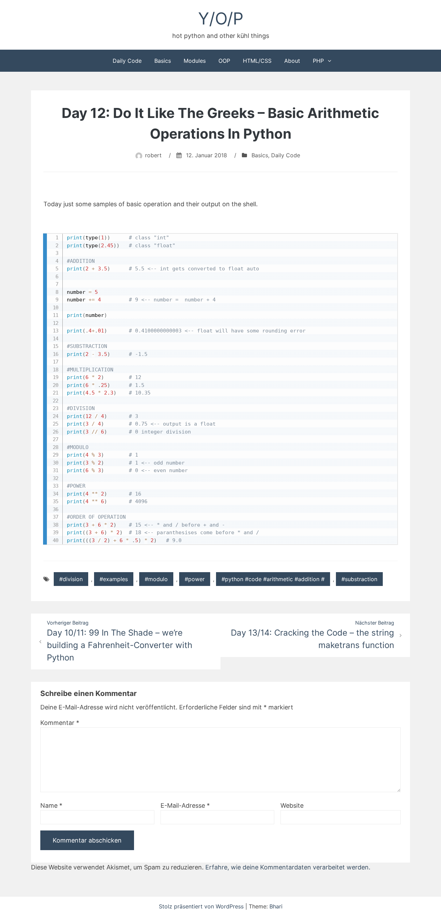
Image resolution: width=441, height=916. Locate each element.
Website (292, 805)
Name (51, 805)
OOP (224, 60)
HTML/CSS (257, 60)
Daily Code (127, 60)
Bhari (276, 906)
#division (71, 579)
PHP (318, 60)
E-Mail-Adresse (185, 805)
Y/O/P (220, 18)
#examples (114, 579)
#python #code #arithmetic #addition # (273, 579)
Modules (195, 60)
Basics (162, 60)
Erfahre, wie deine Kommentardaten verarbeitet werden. (287, 867)
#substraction (359, 579)
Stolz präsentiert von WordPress (202, 906)
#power (195, 579)
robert (153, 155)
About (292, 60)
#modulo (156, 579)
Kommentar (59, 722)
